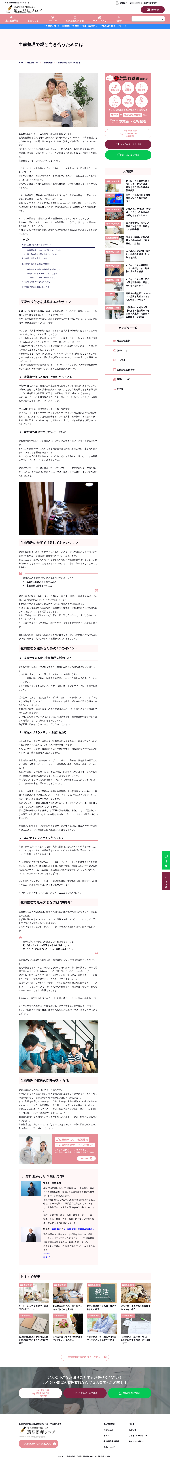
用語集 (119, 20)
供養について (99, 20)
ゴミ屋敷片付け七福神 (102, 1456)
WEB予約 (166, 882)
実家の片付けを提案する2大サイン (36, 245)
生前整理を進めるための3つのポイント (38, 264)
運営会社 (124, 3)
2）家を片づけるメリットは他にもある (40, 273)
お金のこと (33, 20)
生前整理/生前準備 (75, 20)
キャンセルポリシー (137, 1441)
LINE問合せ (166, 862)
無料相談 (155, 10)
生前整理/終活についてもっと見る (84, 1357)
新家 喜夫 (56, 1229)
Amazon (47, 1253)
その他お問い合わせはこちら (37, 1444)
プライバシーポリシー (138, 1436)
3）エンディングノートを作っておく (39, 277)
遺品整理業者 (11, 20)
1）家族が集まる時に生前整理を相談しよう (42, 269)
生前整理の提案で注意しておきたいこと (38, 258)
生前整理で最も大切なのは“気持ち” (36, 282)
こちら (62, 892)
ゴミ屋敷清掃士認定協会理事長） (79, 1229)
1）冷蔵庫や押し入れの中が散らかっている (42, 250)
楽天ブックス (49, 1257)
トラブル (52, 20)
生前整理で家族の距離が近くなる (36, 287)
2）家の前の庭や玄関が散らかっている (40, 254)
